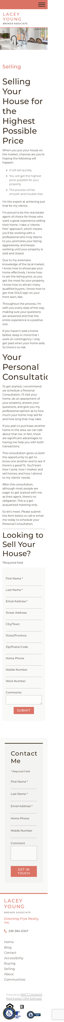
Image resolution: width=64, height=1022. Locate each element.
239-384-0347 (18, 931)
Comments (14, 692)
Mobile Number (16, 669)
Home (9, 942)
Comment (18, 843)
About (9, 974)
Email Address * (16, 601)
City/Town (13, 624)
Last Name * (14, 590)
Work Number (16, 681)
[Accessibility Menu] (9, 1013)
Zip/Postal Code (17, 647)
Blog (7, 947)
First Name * (14, 578)
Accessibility (14, 958)
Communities (14, 980)
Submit (24, 710)
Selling (9, 969)
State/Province (16, 635)
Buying (9, 963)
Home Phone (15, 658)
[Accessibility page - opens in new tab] (33, 1016)
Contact (10, 953)
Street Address (16, 612)
